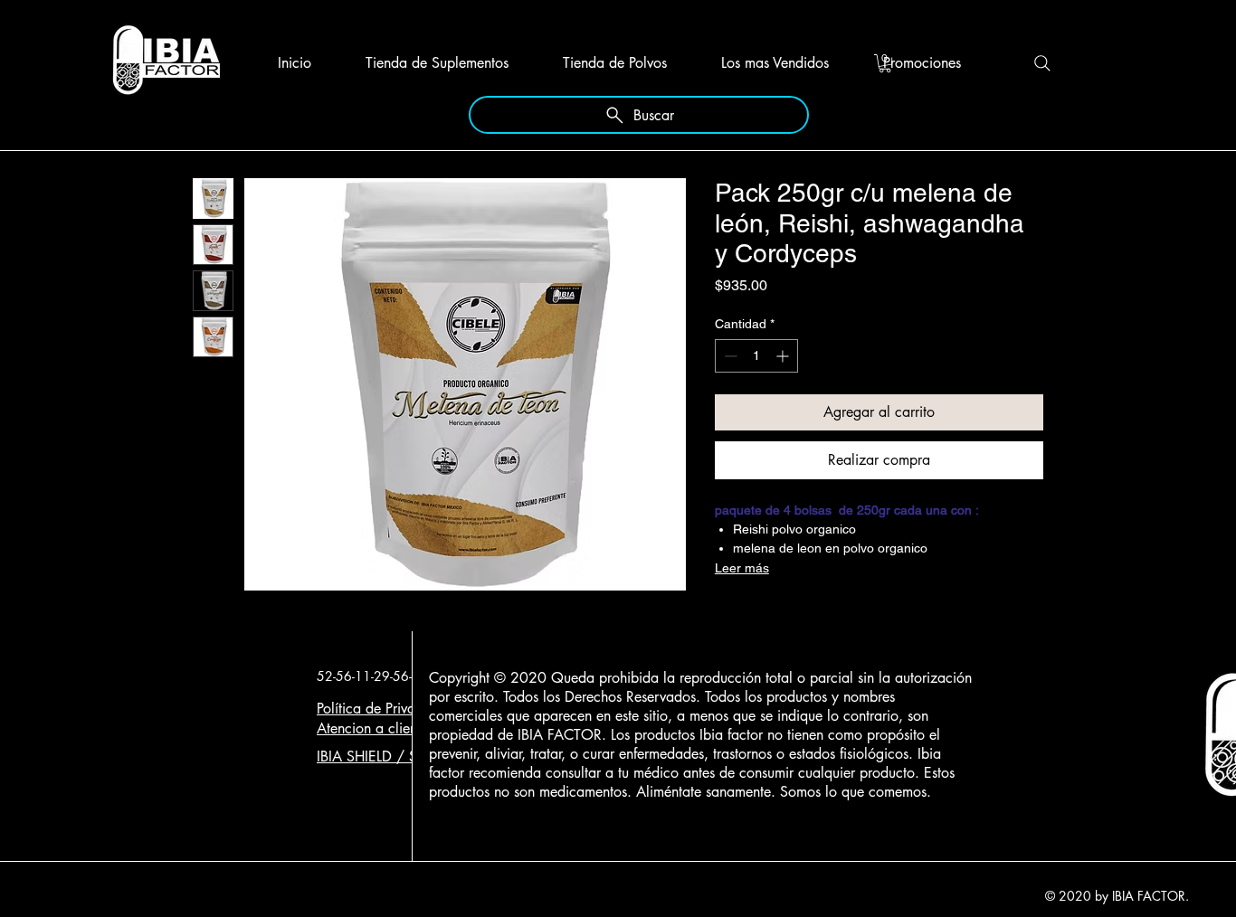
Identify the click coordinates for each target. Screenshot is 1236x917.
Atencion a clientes (375, 728)
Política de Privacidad (384, 708)
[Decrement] (729, 356)
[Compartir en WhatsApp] (795, 618)
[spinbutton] (756, 356)
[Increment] (784, 356)
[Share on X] (830, 618)
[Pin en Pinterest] (761, 618)
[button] (885, 63)
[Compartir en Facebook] (726, 618)
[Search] (1042, 63)
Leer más (742, 568)
